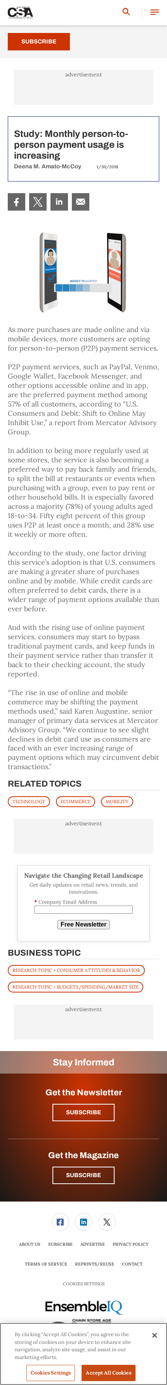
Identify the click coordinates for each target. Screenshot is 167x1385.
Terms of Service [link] (46, 1264)
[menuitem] (16, 202)
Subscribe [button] (83, 1112)
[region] (83, 1354)
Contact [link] (132, 1264)
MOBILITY (117, 801)
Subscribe (38, 41)
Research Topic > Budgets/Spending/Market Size (75, 987)
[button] (155, 12)
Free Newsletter (83, 924)
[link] (16, 202)
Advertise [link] (92, 1244)
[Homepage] (20, 13)
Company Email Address (65, 902)
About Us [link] (29, 1244)
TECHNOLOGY (28, 801)
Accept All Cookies (108, 1372)
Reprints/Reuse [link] (94, 1264)
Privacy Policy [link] (130, 1244)
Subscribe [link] (60, 1244)
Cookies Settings (83, 1284)
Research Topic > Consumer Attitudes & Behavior (76, 970)
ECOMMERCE (75, 801)
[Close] (154, 1335)
